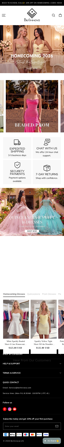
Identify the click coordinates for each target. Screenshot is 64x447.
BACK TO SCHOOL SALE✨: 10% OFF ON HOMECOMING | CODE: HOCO (32, 3)
